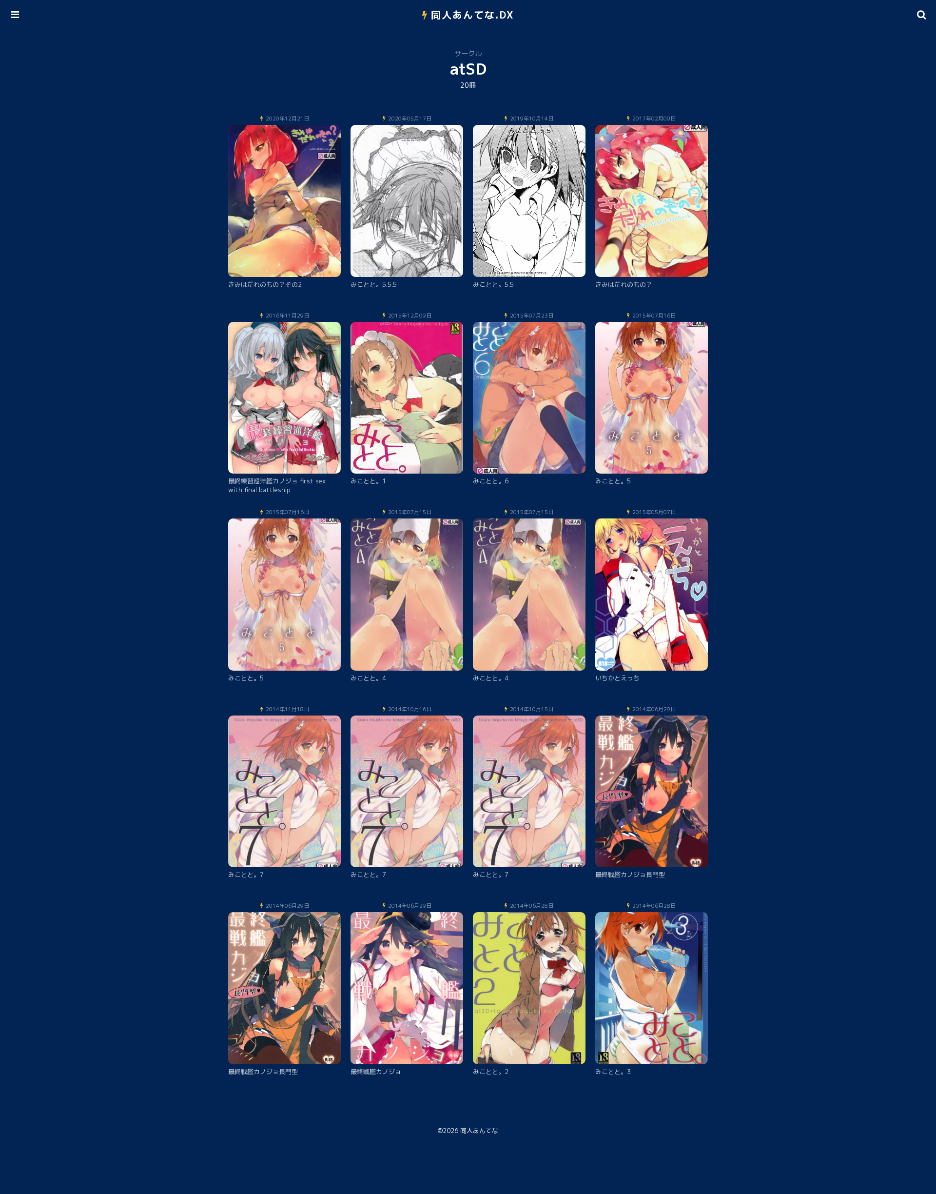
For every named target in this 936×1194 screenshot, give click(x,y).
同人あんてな (479, 1130)
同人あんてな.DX (472, 14)
